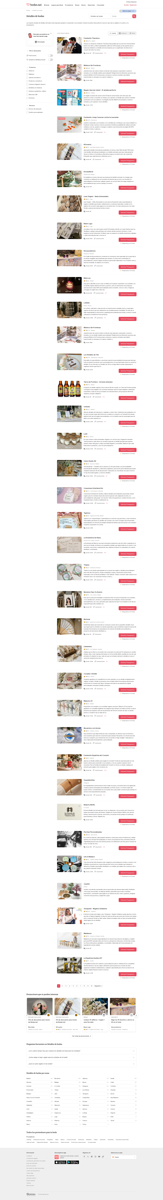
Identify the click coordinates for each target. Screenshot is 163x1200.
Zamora (85, 1109)
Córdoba (113, 1086)
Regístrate (133, 5)
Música (62, 1139)
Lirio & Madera (89, 857)
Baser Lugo (88, 224)
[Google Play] (73, 1163)
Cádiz (112, 1082)
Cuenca (85, 1120)
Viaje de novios (54, 1142)
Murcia (84, 1082)
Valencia (85, 1078)
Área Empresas (132, 2)
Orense (113, 1109)
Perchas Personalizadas (93, 832)
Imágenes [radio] (124, 33)
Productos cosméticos (35, 81)
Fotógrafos (50, 1139)
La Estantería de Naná (92, 538)
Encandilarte (88, 172)
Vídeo (56, 1139)
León (27, 1109)
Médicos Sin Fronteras (92, 65)
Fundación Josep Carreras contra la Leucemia (101, 117)
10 (91, 986)
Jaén (56, 1094)
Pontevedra (29, 1090)
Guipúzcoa (58, 1113)
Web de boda (30, 1185)
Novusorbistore (90, 251)
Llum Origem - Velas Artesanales (96, 196)
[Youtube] (99, 1156)
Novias (77, 5)
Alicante (28, 1082)
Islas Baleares (114, 1097)
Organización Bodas (42, 1142)
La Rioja (85, 1113)
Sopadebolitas (89, 780)
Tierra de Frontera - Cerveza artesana (98, 382)
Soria (56, 1124)
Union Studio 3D (90, 461)
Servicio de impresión (35, 109)
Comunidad (100, 5)
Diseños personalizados (36, 112)
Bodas (28, 10)
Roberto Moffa (89, 805)
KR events (87, 145)
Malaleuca (87, 933)
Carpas (96, 1139)
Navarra (113, 1101)
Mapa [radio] (133, 33)
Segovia (113, 1113)
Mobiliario (89, 1139)
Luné (85, 434)
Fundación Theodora (91, 38)
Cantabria (57, 1097)
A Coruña (57, 1086)
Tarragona (85, 1094)
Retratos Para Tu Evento (93, 592)
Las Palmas (86, 1090)
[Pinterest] (91, 1156)
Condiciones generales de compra (35, 1161)
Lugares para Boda (57, 5)
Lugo (56, 1117)
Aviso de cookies (31, 1166)
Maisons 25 (88, 701)
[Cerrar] (51, 33)
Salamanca (86, 1105)
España (117, 1157)
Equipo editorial (30, 1180)
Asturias (28, 1086)
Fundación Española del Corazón (96, 755)
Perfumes (32, 98)
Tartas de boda (65, 1142)
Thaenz (86, 565)
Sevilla (112, 1078)
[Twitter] (87, 1156)
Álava (28, 1124)
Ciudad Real (86, 1097)
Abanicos (31, 71)
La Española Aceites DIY (93, 958)
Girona (112, 1094)
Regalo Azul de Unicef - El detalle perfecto (100, 90)
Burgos (85, 1117)
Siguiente (98, 986)
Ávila (112, 1117)
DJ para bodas (92, 1142)
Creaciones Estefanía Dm (93, 488)
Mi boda (46, 5)
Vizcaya (85, 1101)
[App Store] (60, 1163)
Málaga (57, 1082)
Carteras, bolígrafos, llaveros (37, 84)
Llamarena (88, 647)
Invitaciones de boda (39, 1139)
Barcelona (57, 1078)
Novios (83, 5)
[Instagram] (95, 1156)
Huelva (28, 1117)
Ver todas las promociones (80, 1036)
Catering (28, 1139)
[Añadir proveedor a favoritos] (79, 39)
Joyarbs (87, 884)
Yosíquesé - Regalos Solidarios (95, 909)
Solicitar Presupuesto (127, 54)
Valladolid (29, 1105)
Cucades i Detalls (90, 674)
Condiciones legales (32, 1158)
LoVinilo (87, 303)
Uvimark (87, 407)
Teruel (112, 1120)
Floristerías (111, 1139)
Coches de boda (71, 1139)
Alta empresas (30, 1175)
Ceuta (84, 1124)
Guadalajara (29, 1113)
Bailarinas (31, 74)
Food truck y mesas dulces (78, 1142)
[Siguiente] (136, 1015)
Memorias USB (33, 94)
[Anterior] (27, 1015)
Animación (103, 1139)
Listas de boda (30, 1142)
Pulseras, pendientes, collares (37, 91)
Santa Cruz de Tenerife (33, 1097)
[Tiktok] (102, 1156)
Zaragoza (85, 1086)
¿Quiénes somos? (31, 1178)
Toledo (56, 1090)
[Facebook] (84, 1156)
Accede (126, 5)
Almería (57, 1101)
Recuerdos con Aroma (92, 728)
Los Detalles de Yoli (91, 355)
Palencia (57, 1120)
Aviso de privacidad (31, 1163)
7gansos (87, 513)
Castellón (29, 1101)
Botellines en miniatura (35, 88)
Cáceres (113, 1105)
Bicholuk (87, 619)
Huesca (28, 1120)
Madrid (28, 1078)
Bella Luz (87, 278)
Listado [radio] (114, 33)
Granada (113, 1090)
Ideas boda (91, 5)
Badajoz (28, 1094)
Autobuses (81, 1139)
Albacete (57, 1105)
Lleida (56, 1109)
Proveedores (69, 5)
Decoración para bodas (122, 1139)
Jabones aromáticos (35, 77)
